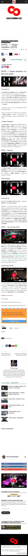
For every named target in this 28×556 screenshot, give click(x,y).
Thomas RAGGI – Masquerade (16, 417)
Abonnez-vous (6, 512)
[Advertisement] (14, 29)
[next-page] (4, 424)
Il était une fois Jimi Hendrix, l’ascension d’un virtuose (20, 354)
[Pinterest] (8, 67)
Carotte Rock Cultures (9, 38)
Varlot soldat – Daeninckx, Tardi (16, 399)
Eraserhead (13, 127)
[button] (2, 2)
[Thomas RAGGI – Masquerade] (4, 419)
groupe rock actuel (8, 338)
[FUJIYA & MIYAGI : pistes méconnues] (4, 413)
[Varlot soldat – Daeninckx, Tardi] (4, 400)
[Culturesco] (14, 12)
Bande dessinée (4, 402)
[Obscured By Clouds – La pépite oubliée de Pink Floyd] (4, 394)
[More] (19, 54)
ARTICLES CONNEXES (5, 382)
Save (17, 54)
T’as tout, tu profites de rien (14, 258)
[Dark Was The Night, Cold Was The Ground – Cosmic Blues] (4, 388)
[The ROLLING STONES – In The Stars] (4, 406)
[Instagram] (5, 67)
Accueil (2, 38)
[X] (9, 345)
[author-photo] (14, 366)
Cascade (11, 286)
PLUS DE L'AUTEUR (14, 382)
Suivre (24, 466)
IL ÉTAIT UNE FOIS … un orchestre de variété (6, 354)
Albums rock (16, 38)
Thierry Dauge (5, 49)
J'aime (25, 463)
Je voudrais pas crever (19, 255)
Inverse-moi (4, 255)
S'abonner (24, 469)
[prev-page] (2, 424)
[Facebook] (2, 67)
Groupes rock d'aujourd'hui (6, 42)
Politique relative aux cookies (14, 550)
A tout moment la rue (7, 283)
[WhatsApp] (16, 345)
